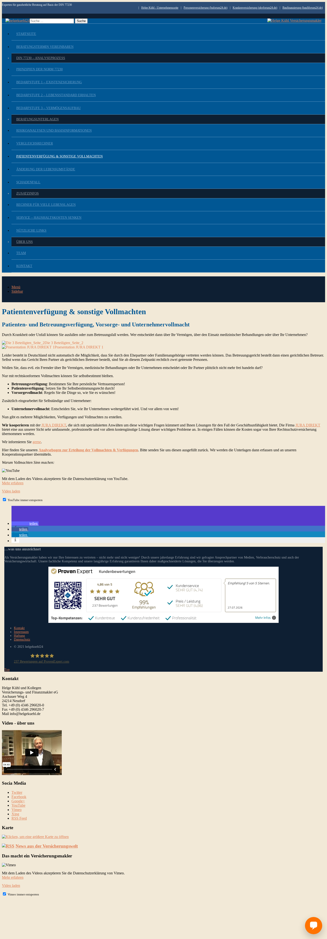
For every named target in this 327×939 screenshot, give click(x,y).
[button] (25, 523)
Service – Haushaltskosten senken (48, 217)
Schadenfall (28, 182)
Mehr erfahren (12, 483)
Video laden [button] (11, 491)
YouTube (18, 805)
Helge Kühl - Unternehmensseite (159, 7)
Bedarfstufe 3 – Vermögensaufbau (48, 108)
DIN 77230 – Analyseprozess (40, 58)
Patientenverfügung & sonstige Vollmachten (59, 156)
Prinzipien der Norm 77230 (39, 69)
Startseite (26, 34)
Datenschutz (22, 639)
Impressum (21, 632)
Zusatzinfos (27, 193)
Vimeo (16, 810)
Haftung (19, 635)
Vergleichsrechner (34, 143)
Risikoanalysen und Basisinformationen (54, 130)
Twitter (16, 792)
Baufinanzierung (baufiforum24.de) (302, 7)
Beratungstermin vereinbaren (44, 47)
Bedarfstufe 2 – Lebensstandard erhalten (56, 95)
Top (7, 669)
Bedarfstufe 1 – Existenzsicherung (49, 82)
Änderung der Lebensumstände (45, 169)
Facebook (18, 797)
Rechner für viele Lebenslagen (46, 205)
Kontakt (24, 266)
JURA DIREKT (53, 425)
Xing (15, 814)
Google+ (18, 801)
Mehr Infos (263, 618)
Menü (15, 287)
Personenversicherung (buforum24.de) (205, 7)
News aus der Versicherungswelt (47, 846)
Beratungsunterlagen (37, 119)
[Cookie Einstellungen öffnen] (38, 935)
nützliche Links (31, 230)
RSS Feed (19, 818)
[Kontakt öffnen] (313, 925)
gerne (37, 442)
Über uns (24, 242)
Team (21, 253)
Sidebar (17, 291)
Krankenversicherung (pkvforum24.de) (255, 7)
